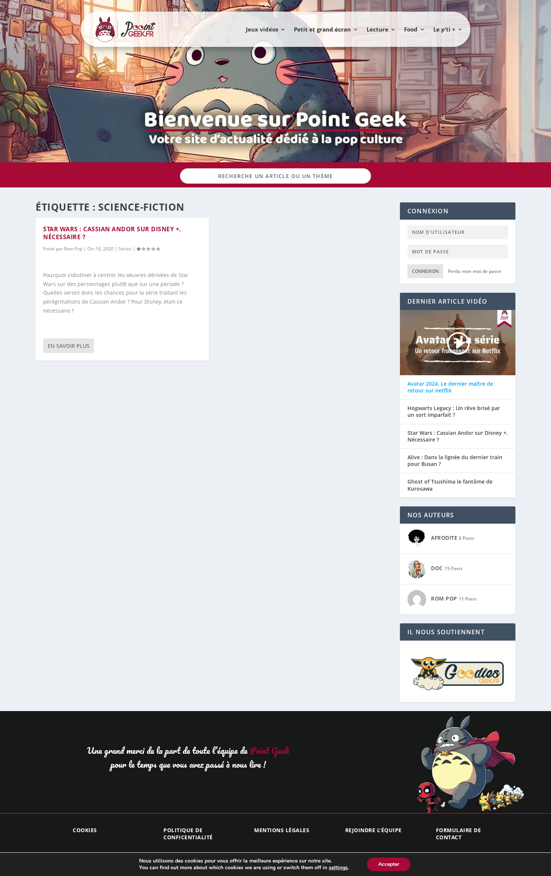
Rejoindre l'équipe (373, 830)
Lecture (377, 29)
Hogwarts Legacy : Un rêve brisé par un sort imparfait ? (453, 411)
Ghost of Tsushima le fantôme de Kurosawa (450, 485)
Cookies (85, 830)
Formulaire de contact (458, 833)
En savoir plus (69, 345)
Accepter (388, 864)
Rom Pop (73, 249)
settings (338, 867)
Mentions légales (281, 830)
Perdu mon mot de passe (474, 271)
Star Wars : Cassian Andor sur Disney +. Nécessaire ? (112, 233)
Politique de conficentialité (188, 833)
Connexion (425, 271)
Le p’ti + (444, 29)
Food (411, 29)
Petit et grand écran (322, 29)
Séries (125, 249)
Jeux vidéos (262, 29)
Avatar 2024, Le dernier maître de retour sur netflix (450, 387)
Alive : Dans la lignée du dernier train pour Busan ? (454, 460)
